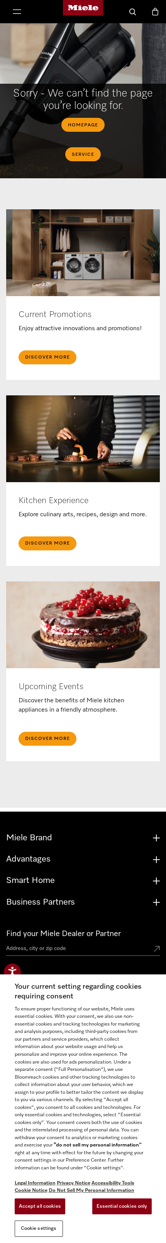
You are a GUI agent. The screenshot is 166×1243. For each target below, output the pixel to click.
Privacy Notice (73, 1183)
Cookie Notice (31, 1190)
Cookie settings (39, 1228)
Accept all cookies (40, 1206)
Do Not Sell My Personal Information (91, 1190)
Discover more (47, 738)
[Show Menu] (17, 12)
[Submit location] (157, 949)
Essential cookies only (122, 1206)
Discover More (47, 357)
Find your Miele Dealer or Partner (63, 934)
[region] (83, 1108)
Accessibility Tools (112, 1183)
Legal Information (35, 1183)
